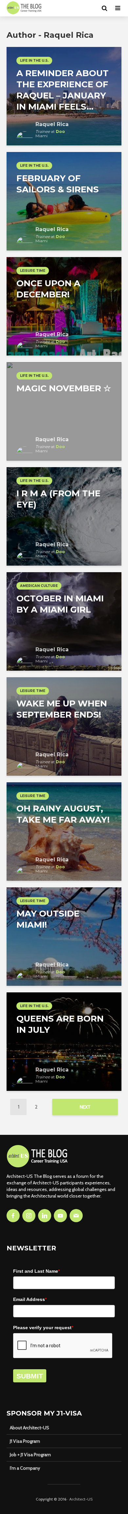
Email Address (30, 1299)
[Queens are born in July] (64, 1041)
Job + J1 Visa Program (30, 1455)
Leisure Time (32, 271)
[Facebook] (13, 1215)
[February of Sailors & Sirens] (64, 201)
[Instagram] (28, 1215)
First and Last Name (36, 1271)
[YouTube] (60, 1215)
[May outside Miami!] (64, 936)
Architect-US (81, 1499)
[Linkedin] (44, 1215)
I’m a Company (25, 1468)
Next (85, 1107)
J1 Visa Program (25, 1441)
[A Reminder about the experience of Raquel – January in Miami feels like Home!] (64, 96)
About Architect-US (29, 1428)
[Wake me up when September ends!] (64, 726)
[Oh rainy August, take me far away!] (64, 831)
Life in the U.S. (34, 60)
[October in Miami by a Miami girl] (64, 621)
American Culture (39, 586)
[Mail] (76, 1215)
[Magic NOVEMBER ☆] (64, 411)
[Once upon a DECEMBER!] (64, 306)
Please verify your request (43, 1327)
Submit (29, 1376)
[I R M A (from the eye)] (64, 516)
